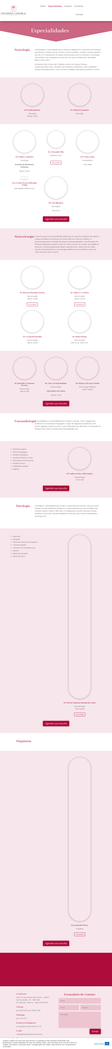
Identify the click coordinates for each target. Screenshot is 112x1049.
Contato (79, 14)
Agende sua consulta (56, 219)
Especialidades (55, 6)
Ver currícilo (56, 163)
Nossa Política (99, 1044)
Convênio (78, 6)
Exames (68, 6)
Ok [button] (107, 1044)
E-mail (19, 1031)
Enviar (95, 1031)
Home (43, 6)
